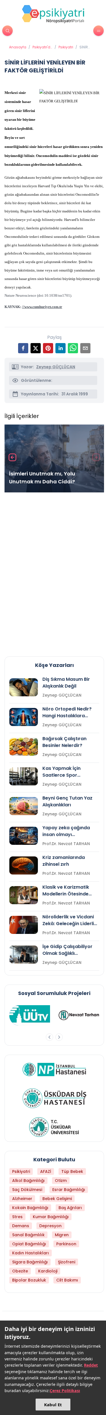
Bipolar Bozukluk (29, 1280)
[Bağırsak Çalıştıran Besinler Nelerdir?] (23, 747)
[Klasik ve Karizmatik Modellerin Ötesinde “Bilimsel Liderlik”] (23, 895)
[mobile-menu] (98, 30)
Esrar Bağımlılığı (68, 1189)
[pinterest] (48, 348)
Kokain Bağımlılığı (30, 1208)
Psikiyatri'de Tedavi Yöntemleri (42, 47)
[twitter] (36, 348)
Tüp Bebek (72, 1171)
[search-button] (7, 30)
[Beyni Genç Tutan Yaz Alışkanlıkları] (23, 806)
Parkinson (66, 1244)
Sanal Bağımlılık (28, 1235)
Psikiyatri (66, 47)
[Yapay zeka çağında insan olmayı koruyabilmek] (23, 836)
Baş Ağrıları (70, 1208)
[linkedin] (60, 348)
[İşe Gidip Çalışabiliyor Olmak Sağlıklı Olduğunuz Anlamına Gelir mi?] (23, 955)
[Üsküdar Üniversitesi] (54, 1127)
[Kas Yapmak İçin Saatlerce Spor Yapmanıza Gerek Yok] (23, 776)
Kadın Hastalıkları (30, 1253)
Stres (17, 1217)
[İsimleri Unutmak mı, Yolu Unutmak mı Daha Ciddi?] (54, 458)
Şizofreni (66, 1262)
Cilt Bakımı (67, 1280)
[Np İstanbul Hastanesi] (54, 1069)
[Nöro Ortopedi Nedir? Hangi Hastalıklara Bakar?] (23, 717)
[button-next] (59, 1037)
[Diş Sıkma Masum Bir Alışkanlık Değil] (23, 687)
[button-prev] (49, 1037)
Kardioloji (47, 1271)
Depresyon (50, 1226)
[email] (85, 348)
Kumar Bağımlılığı (51, 1217)
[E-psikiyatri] (53, 14)
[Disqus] (54, 572)
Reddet (91, 1365)
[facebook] (23, 348)
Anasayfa (17, 47)
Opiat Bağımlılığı (29, 1244)
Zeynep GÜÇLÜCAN (55, 367)
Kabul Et (53, 1404)
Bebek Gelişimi (57, 1198)
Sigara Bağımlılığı (30, 1262)
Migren (62, 1235)
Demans (20, 1226)
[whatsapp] (73, 348)
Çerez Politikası (65, 1390)
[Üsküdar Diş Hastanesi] (54, 1098)
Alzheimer (22, 1198)
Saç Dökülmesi (27, 1189)
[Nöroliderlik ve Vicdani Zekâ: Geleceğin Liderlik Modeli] (23, 925)
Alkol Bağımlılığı (28, 1180)
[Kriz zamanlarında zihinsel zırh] (23, 865)
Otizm (61, 1180)
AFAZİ (45, 1171)
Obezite (20, 1271)
